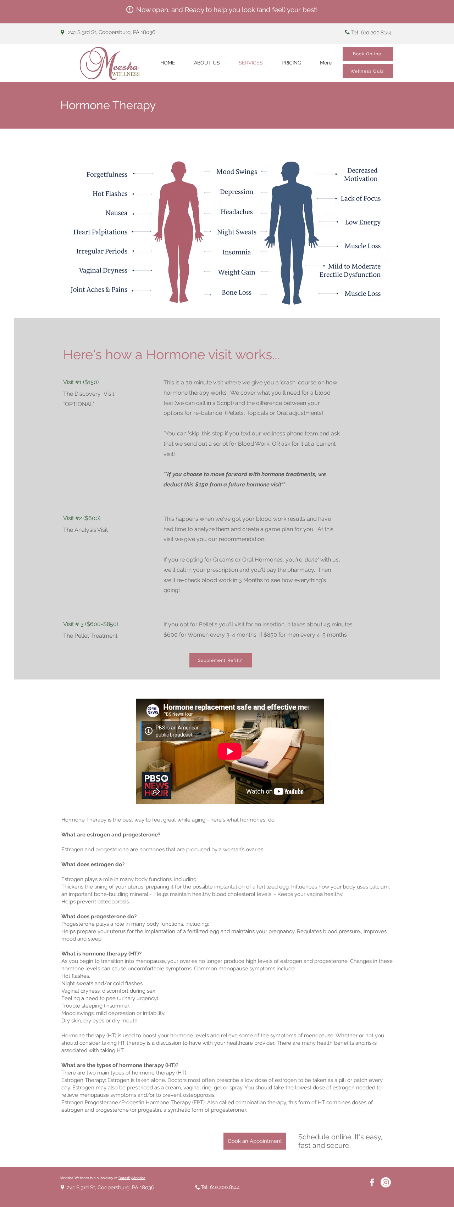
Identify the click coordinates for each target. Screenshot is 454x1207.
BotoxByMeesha (131, 1178)
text (245, 433)
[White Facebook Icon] (372, 1182)
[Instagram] (386, 1182)
